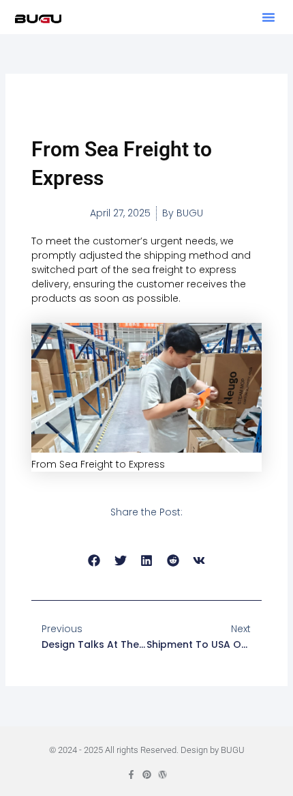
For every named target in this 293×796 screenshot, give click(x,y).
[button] (268, 17)
